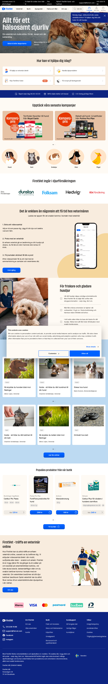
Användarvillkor (92, 628)
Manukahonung (62, 498)
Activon (58, 496)
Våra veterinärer (31, 628)
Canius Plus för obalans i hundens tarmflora (92, 500)
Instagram (9, 639)
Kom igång (11, 270)
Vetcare (85, 496)
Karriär (27, 632)
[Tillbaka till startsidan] (7, 9)
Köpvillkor (49, 632)
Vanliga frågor (71, 628)
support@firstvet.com (86, 3)
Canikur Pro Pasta (11, 498)
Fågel (98, 167)
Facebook (9, 635)
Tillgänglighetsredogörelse (96, 636)
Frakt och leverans (52, 624)
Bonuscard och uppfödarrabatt (51, 641)
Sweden (83, 656)
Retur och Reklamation (54, 628)
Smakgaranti (50, 636)
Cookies (90, 632)
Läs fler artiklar (54, 455)
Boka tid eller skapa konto (17, 43)
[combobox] (77, 9)
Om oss (10, 590)
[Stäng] (104, 15)
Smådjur (54, 167)
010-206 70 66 (11, 627)
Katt (31, 167)
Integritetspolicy (93, 624)
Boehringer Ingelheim (11, 496)
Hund (9, 167)
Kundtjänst (70, 632)
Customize (53, 353)
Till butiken (52, 527)
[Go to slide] (53, 144)
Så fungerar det (72, 624)
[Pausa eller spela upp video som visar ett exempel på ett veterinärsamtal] (86, 245)
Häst (76, 167)
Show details (91, 347)
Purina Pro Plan (35, 496)
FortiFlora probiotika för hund (40, 500)
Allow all (85, 353)
